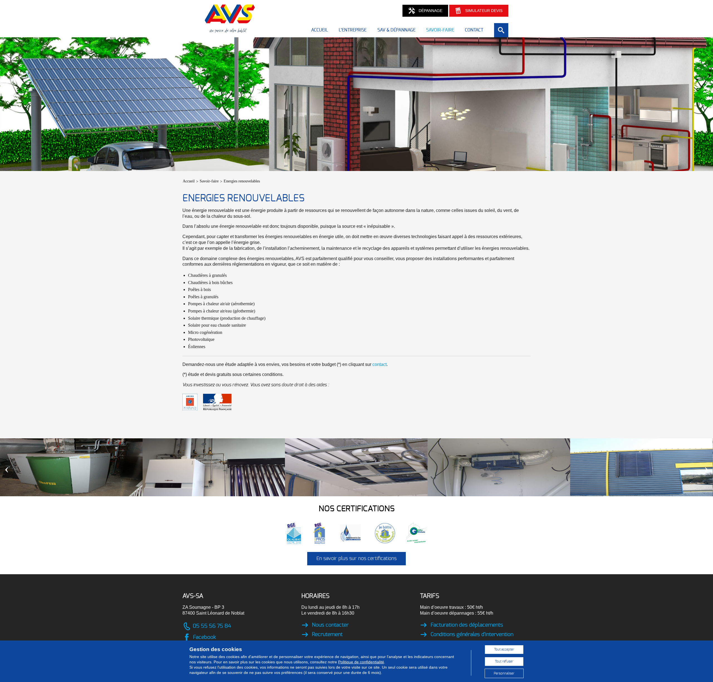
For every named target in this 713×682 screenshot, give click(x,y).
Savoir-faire (440, 30)
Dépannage (430, 10)
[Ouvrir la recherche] (501, 30)
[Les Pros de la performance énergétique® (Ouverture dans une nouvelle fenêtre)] (325, 533)
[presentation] (6, 468)
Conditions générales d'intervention (472, 634)
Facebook (204, 637)
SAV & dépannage (396, 30)
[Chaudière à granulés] (71, 467)
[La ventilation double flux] (356, 467)
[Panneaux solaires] (641, 467)
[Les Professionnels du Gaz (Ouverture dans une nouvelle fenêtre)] (356, 533)
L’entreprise (353, 30)
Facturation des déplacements (467, 625)
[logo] (230, 29)
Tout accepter (504, 649)
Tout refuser (504, 661)
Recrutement (327, 634)
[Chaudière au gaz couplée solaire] (214, 467)
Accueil (319, 30)
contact (379, 364)
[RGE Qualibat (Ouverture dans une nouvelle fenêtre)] (299, 533)
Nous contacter (330, 625)
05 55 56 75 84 (212, 626)
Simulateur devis (483, 10)
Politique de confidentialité (361, 662)
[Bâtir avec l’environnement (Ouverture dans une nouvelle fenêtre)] (390, 533)
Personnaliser (504, 673)
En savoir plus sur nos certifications (356, 558)
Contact (474, 30)
